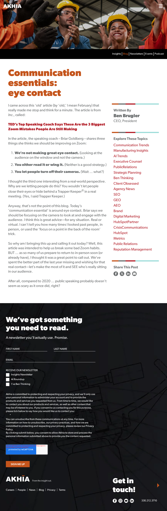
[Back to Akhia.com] (23, 6)
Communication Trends (131, 145)
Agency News (124, 189)
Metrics (119, 239)
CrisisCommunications (131, 228)
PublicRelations (125, 167)
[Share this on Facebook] (116, 273)
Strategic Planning (127, 173)
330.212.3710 (149, 500)
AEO (117, 206)
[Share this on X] (122, 273)
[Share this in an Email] (134, 273)
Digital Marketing (127, 216)
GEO (117, 200)
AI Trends (121, 156)
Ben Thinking (123, 178)
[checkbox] (50, 379)
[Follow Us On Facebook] (115, 501)
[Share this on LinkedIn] (128, 273)
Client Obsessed (126, 184)
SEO (117, 195)
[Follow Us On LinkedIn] (132, 501)
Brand (118, 211)
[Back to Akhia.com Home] (29, 479)
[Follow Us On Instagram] (120, 501)
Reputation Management (133, 249)
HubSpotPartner (126, 222)
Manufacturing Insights (131, 151)
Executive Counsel (128, 162)
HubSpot (121, 233)
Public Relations (125, 244)
